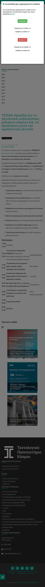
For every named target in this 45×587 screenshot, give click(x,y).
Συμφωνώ (22, 21)
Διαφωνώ (22, 40)
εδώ (13, 14)
